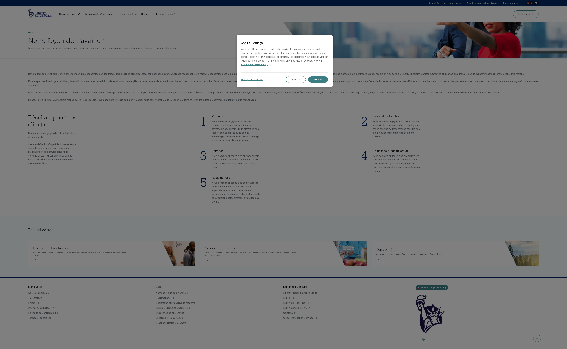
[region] (285, 61)
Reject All (296, 79)
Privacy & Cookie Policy (254, 64)
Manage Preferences (252, 79)
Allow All (318, 79)
